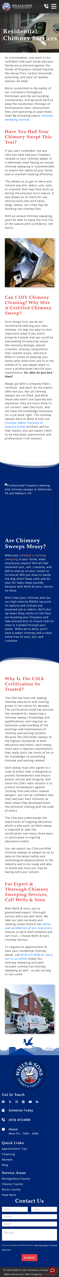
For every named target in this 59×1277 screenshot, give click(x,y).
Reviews (7, 1159)
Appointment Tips (14, 1148)
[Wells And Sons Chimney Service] (17, 4)
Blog (5, 1165)
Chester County (12, 1184)
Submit (29, 1258)
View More (9, 1195)
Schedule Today (21, 1110)
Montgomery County (16, 1178)
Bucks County (11, 1189)
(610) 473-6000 (30, 954)
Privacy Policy (43, 1245)
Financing (8, 1154)
